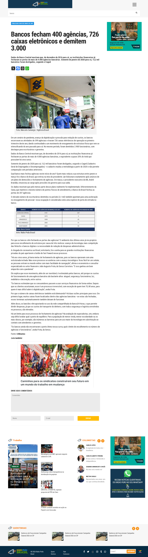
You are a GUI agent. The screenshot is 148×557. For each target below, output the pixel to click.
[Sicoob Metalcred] (124, 36)
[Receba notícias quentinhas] (127, 481)
